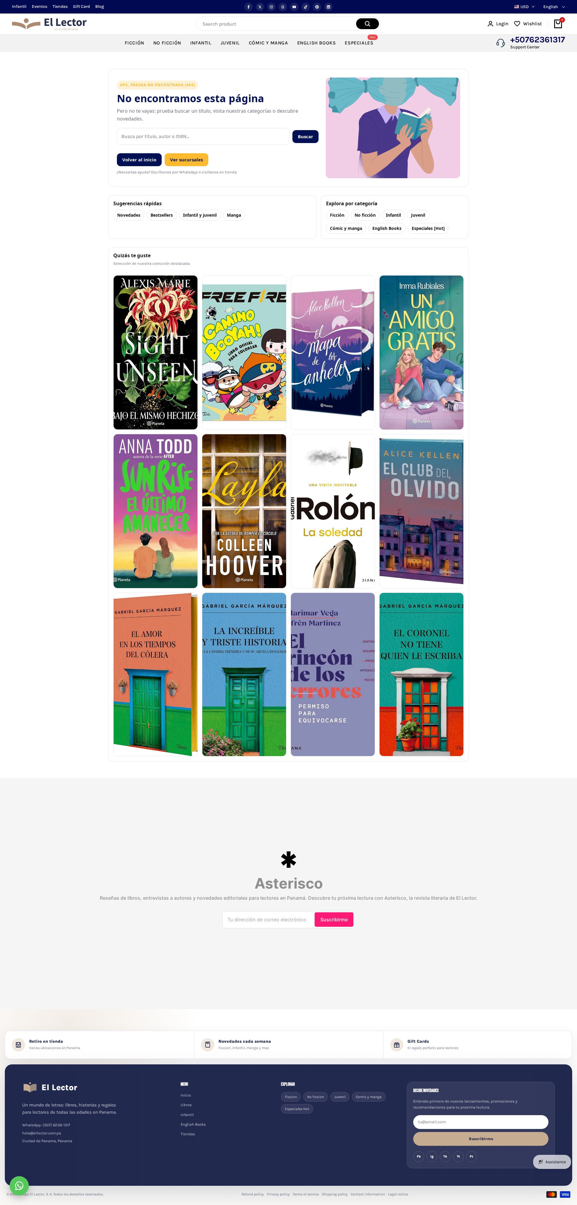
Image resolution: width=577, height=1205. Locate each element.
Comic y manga (369, 1097)
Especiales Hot (297, 1109)
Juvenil (418, 215)
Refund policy (253, 1194)
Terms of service (306, 1194)
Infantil (19, 6)
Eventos (39, 6)
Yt (458, 1156)
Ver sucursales (186, 160)
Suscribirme (481, 1138)
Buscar (305, 136)
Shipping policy (335, 1194)
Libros (186, 1105)
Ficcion (291, 1097)
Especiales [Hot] (428, 228)
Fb (419, 1156)
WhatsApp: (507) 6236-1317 (46, 1125)
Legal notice (398, 1194)
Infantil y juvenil (200, 215)
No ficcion (315, 1097)
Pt (471, 1156)
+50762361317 (537, 39)
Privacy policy (278, 1194)
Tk (445, 1156)
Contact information (368, 1194)
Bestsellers (162, 215)
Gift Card (81, 6)
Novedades (128, 215)
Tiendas (60, 6)
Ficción (337, 215)
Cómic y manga (346, 228)
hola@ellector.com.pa (41, 1133)
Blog (99, 6)
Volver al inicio (139, 160)
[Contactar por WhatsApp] (19, 1185)
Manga (234, 215)
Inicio (186, 1095)
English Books (386, 228)
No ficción (365, 215)
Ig (432, 1156)
